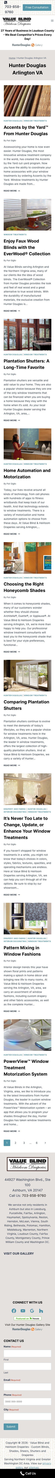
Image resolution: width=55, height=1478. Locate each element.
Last (6, 1372)
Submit (10, 1426)
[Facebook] (13, 1310)
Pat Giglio (11, 140)
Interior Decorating (15, 812)
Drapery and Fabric (15, 809)
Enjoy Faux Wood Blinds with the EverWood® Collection (27, 247)
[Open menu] (52, 20)
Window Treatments (35, 121)
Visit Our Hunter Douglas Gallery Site (27, 1324)
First (6, 1359)
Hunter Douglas (13, 121)
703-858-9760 (34, 1196)
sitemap (34, 1467)
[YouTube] (23, 1310)
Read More (12, 191)
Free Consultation (37, 7)
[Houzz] (41, 1310)
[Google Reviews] (32, 1310)
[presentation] (27, 101)
